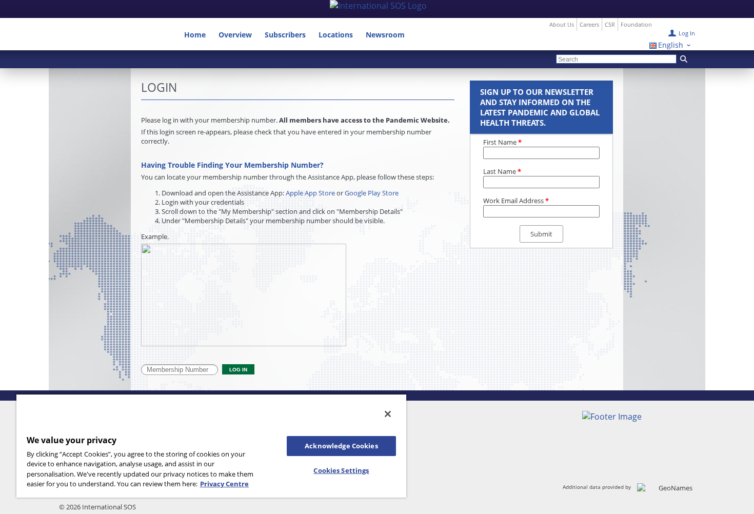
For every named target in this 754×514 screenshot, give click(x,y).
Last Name (502, 171)
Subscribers (285, 34)
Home (195, 34)
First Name (502, 142)
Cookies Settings (341, 470)
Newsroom (385, 34)
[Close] (387, 414)
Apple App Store (310, 192)
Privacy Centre (224, 483)
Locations (336, 34)
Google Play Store (372, 192)
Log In (687, 33)
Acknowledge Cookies (341, 445)
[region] (211, 445)
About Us (561, 24)
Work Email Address (516, 200)
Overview (235, 34)
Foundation (636, 24)
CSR (610, 24)
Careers (589, 24)
